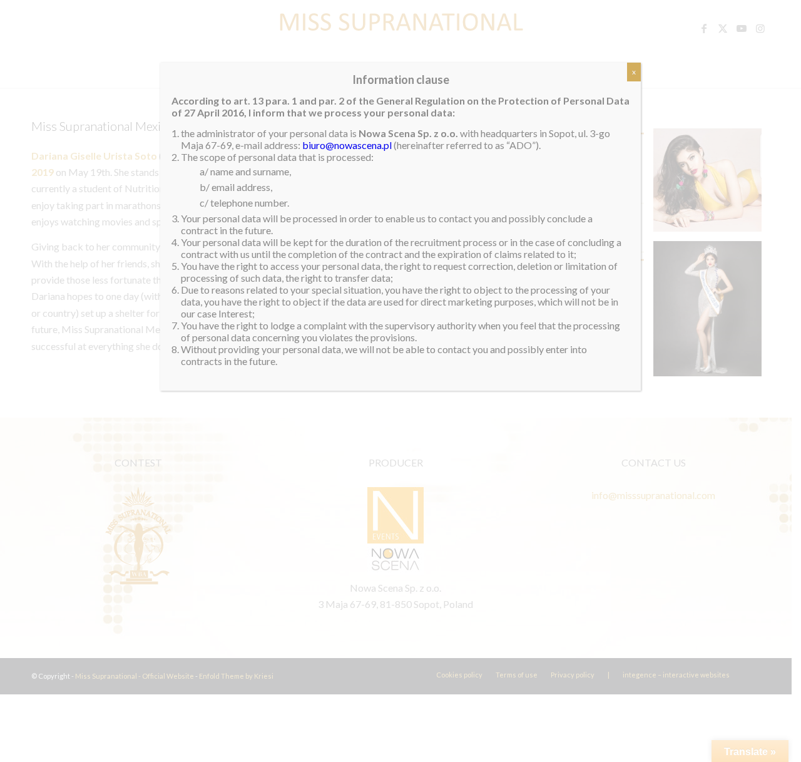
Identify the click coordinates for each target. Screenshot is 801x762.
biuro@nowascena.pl (347, 145)
